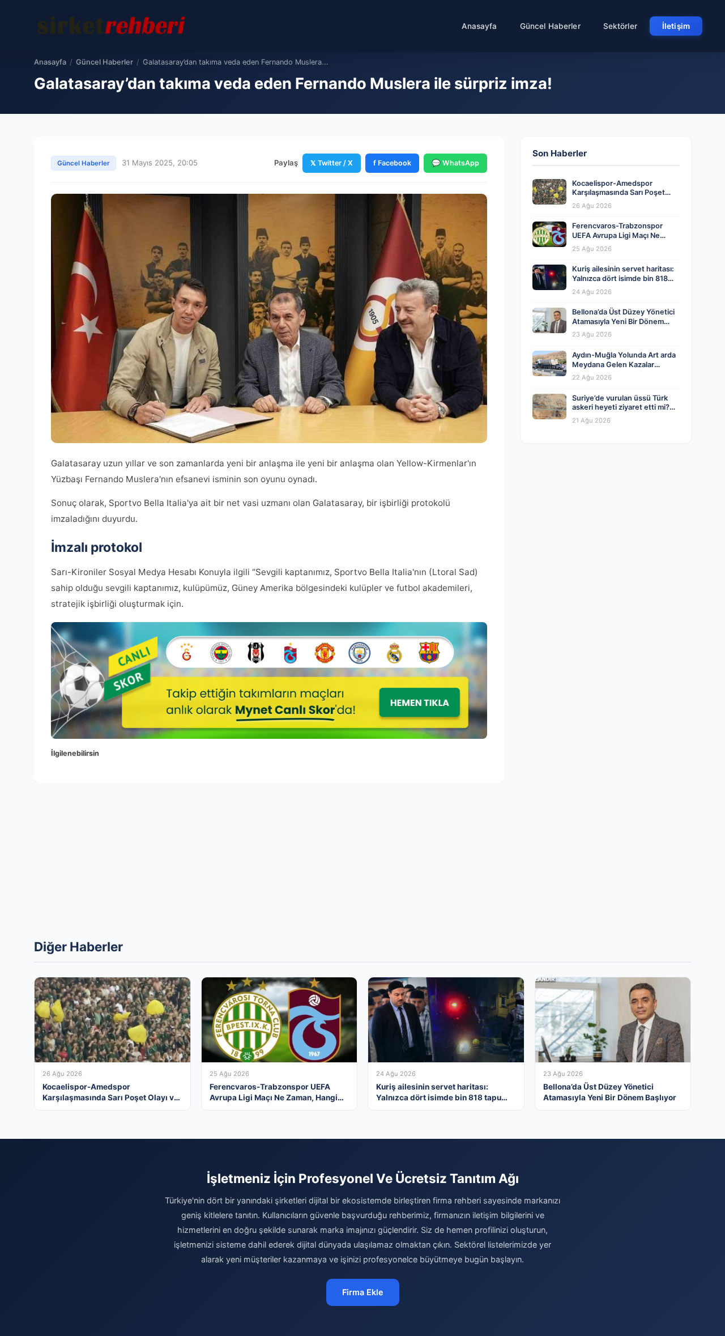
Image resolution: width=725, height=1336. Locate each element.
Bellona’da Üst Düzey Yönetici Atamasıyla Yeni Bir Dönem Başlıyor (623, 321)
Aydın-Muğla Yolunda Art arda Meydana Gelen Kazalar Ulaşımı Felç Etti (624, 364)
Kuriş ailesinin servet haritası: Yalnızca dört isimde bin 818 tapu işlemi (623, 278)
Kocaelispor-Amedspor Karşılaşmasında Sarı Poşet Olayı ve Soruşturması (618, 192)
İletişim (676, 26)
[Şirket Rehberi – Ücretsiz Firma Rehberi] (113, 26)
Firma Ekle (362, 1292)
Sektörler (620, 26)
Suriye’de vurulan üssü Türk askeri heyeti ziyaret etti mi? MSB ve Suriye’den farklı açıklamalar (620, 412)
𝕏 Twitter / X (331, 163)
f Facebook (392, 163)
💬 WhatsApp (455, 163)
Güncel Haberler (550, 26)
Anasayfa (479, 26)
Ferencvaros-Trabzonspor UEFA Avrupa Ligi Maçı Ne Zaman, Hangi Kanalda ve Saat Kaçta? (624, 240)
